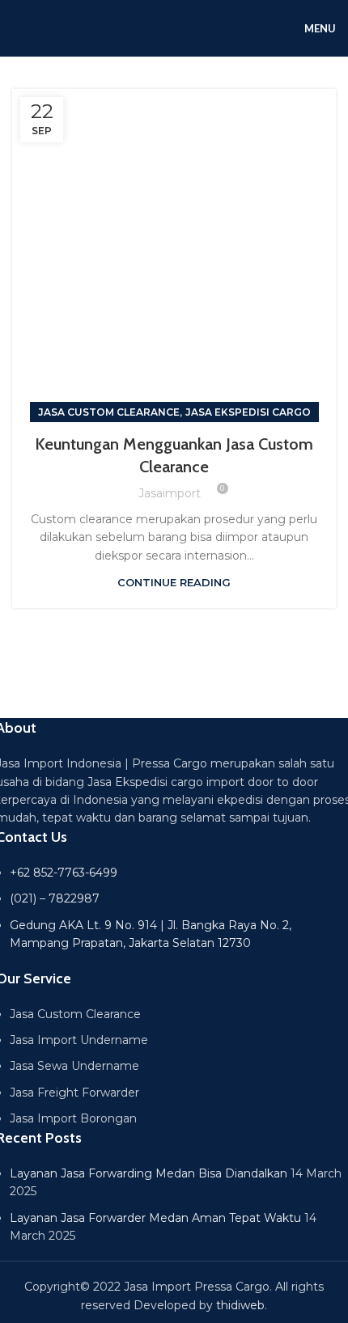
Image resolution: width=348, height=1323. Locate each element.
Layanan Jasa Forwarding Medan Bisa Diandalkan (148, 1173)
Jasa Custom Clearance (109, 412)
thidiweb (240, 1305)
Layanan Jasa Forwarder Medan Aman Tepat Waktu (155, 1218)
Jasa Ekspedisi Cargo (248, 412)
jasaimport (169, 493)
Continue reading (174, 582)
